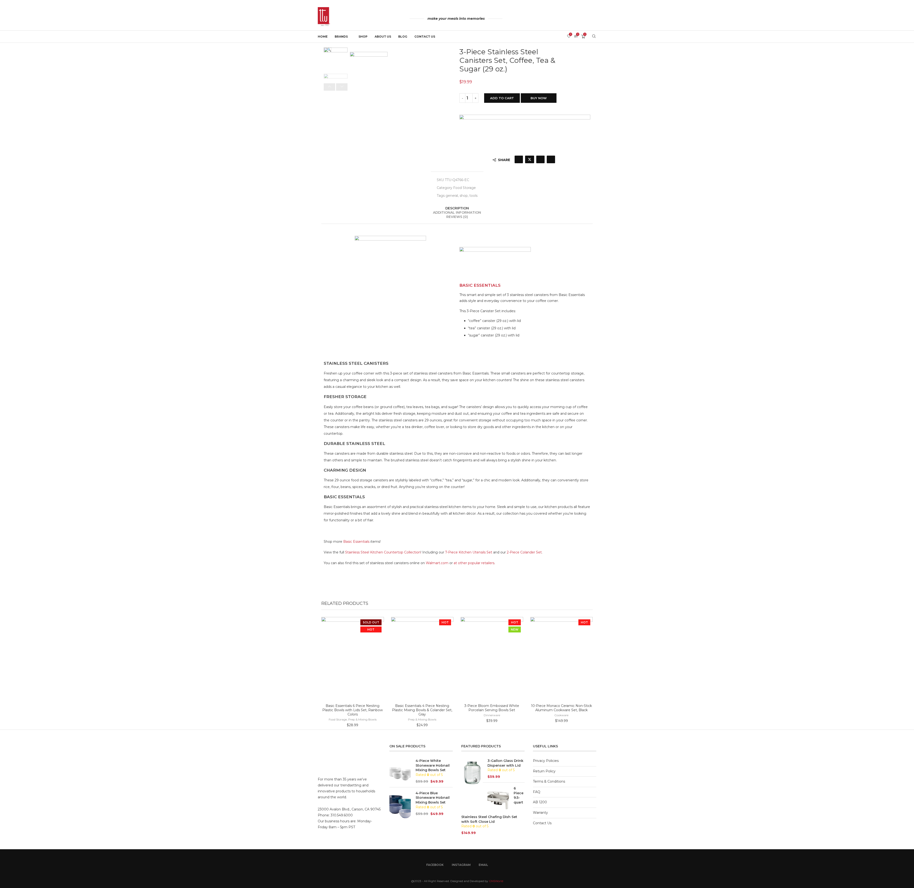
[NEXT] (342, 87)
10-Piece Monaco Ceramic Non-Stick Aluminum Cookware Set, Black (561, 708)
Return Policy (544, 771)
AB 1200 (540, 802)
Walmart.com (437, 563)
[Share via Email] (551, 159)
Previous (380, 74)
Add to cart (502, 98)
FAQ (536, 792)
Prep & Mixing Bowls (362, 719)
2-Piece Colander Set (524, 552)
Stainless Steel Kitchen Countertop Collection (383, 552)
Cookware (561, 715)
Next (357, 74)
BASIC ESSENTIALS (480, 285)
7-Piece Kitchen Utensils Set (468, 552)
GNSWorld (496, 881)
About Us (383, 36)
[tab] (457, 208)
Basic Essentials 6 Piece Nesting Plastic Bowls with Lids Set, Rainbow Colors (352, 710)
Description (457, 208)
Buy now (539, 98)
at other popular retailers (474, 563)
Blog (402, 36)
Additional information (457, 212)
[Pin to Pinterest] (540, 159)
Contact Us (424, 36)
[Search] (593, 37)
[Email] (595, 19)
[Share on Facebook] (519, 159)
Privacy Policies (546, 761)
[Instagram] (589, 19)
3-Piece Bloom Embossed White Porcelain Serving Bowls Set (491, 708)
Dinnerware (492, 715)
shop (464, 195)
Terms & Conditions (549, 781)
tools (473, 195)
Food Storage (464, 188)
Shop (363, 36)
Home (323, 36)
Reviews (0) (457, 217)
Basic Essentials (356, 541)
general (452, 195)
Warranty (540, 812)
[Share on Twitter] (529, 159)
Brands (341, 36)
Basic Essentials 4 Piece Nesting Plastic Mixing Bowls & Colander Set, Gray (422, 710)
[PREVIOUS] (329, 87)
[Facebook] (583, 19)
